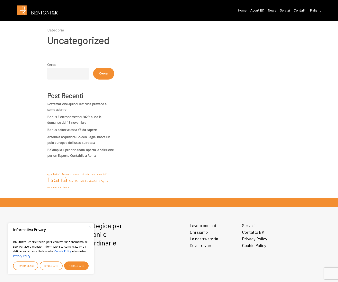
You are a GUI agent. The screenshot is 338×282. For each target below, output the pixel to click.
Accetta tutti (76, 266)
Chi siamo (199, 232)
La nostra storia (204, 238)
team (66, 187)
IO (76, 181)
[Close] (89, 226)
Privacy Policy (21, 256)
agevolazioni (53, 174)
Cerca (51, 65)
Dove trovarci (202, 245)
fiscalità (57, 180)
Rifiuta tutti (51, 266)
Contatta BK (253, 232)
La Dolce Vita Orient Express (93, 181)
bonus (76, 174)
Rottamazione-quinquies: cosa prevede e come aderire (77, 107)
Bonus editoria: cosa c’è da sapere (72, 130)
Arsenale (66, 174)
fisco (71, 181)
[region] (51, 248)
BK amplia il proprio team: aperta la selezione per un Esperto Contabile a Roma (80, 153)
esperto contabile (100, 174)
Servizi (248, 225)
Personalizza (26, 266)
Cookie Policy (62, 251)
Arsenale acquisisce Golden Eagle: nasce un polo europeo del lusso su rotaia (78, 140)
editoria (85, 174)
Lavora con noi (203, 225)
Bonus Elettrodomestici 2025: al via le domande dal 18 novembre (74, 120)
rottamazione (54, 187)
